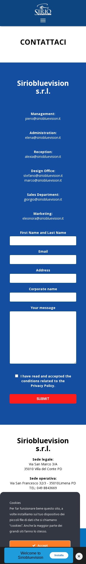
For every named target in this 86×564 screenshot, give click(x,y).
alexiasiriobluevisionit (43, 156)
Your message (43, 307)
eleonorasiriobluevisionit (43, 218)
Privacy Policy (42, 385)
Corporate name (43, 289)
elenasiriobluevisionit (43, 137)
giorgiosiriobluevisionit (43, 199)
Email (43, 251)
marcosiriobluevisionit (43, 180)
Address (43, 270)
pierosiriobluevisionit (43, 118)
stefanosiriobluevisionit (43, 175)
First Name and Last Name (43, 232)
